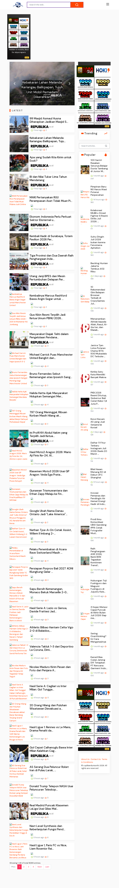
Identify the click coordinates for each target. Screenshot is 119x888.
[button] (14, 83)
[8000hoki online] (13, 20)
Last (47, 867)
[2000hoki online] (24, 39)
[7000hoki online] (13, 32)
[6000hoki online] (24, 45)
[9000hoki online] (24, 32)
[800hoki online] (13, 39)
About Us (85, 759)
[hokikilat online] (24, 20)
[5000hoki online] (24, 26)
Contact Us (96, 759)
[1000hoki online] (13, 26)
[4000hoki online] (13, 45)
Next (40, 867)
